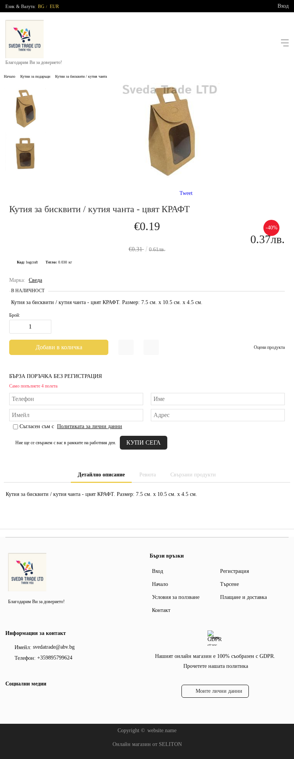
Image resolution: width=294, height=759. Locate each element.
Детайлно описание (101, 475)
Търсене (229, 584)
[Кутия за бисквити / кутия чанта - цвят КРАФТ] (169, 176)
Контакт (161, 610)
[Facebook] (10, 700)
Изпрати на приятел (151, 347)
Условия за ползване (175, 597)
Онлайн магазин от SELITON (147, 744)
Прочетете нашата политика (215, 666)
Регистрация (234, 571)
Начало (9, 76)
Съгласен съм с (71, 426)
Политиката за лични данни (89, 426)
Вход (283, 6)
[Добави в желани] (126, 347)
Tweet (186, 193)
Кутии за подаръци (35, 76)
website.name (161, 730)
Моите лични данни (219, 691)
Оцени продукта (269, 347)
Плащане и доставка (243, 597)
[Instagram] (23, 700)
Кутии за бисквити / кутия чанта (81, 76)
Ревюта (147, 475)
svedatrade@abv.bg (54, 647)
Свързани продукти (193, 475)
